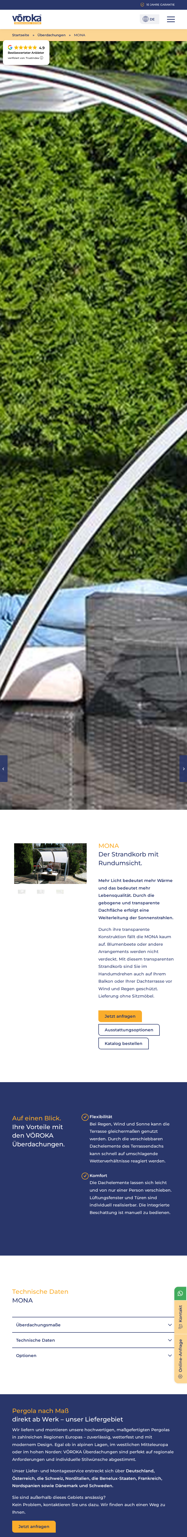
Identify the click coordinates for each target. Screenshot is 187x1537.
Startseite (20, 35)
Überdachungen (51, 35)
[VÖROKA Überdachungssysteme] (26, 19)
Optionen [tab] (26, 1355)
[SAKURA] (183, 768)
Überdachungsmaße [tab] (38, 1324)
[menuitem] (168, 19)
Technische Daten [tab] (35, 1340)
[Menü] (168, 19)
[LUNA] (4, 768)
